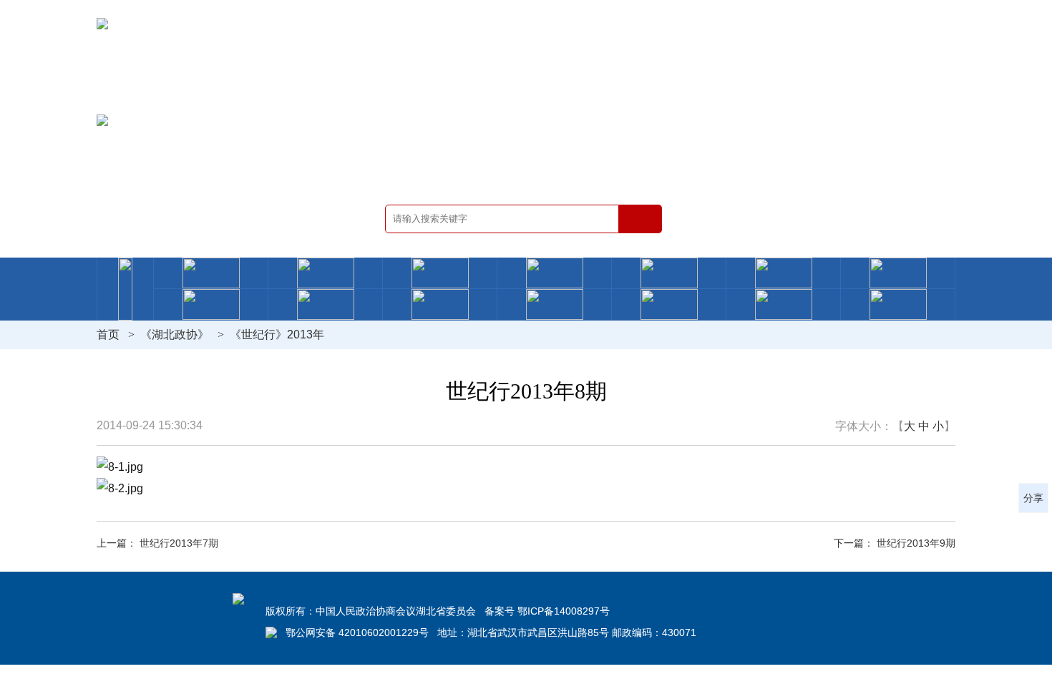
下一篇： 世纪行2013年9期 (894, 543)
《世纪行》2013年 (277, 334)
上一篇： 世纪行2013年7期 (157, 543)
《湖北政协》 (174, 334)
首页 (108, 334)
